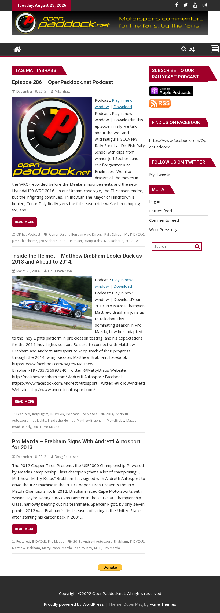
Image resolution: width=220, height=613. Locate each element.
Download (122, 106)
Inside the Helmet (61, 420)
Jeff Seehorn (48, 241)
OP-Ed (21, 234)
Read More (24, 222)
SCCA (130, 241)
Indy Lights (40, 414)
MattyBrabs (93, 241)
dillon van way (79, 234)
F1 (126, 234)
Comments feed (164, 220)
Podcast (34, 234)
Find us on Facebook (176, 122)
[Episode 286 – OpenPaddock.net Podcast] (52, 100)
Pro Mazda (89, 414)
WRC (139, 241)
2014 (109, 414)
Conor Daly (57, 234)
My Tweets (159, 174)
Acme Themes (163, 604)
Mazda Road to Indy (77, 548)
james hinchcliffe (24, 241)
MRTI (37, 427)
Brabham (121, 541)
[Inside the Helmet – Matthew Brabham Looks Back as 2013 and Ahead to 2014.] (52, 279)
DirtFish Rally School (107, 234)
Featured (23, 414)
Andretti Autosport (97, 541)
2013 (77, 541)
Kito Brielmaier (71, 241)
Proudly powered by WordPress (74, 604)
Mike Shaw (62, 91)
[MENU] (215, 49)
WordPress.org (163, 229)
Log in (154, 201)
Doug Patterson (60, 271)
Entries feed (160, 210)
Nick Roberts (113, 241)
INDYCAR (137, 234)
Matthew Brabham (91, 420)
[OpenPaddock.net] (110, 33)
